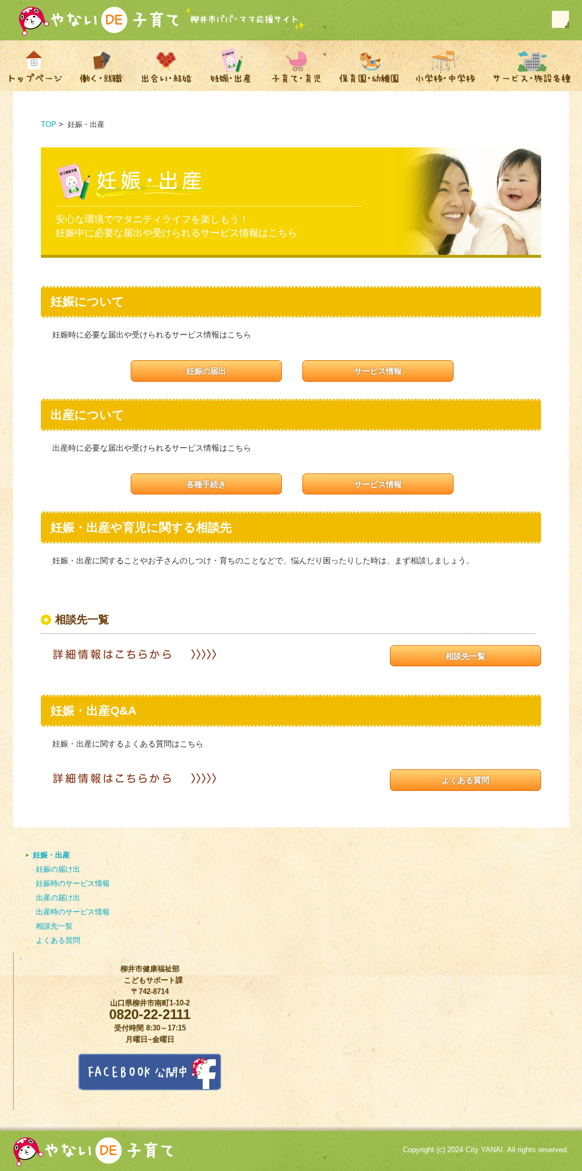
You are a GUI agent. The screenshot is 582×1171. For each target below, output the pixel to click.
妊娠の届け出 (58, 869)
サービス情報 (378, 371)
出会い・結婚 (166, 65)
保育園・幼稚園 (368, 65)
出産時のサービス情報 (73, 912)
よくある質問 (465, 780)
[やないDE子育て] (100, 22)
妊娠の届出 (206, 371)
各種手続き (206, 484)
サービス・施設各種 (532, 65)
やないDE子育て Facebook (560, 19)
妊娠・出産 (231, 65)
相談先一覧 (465, 656)
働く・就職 (100, 65)
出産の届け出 (58, 897)
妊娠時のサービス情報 (73, 883)
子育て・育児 (295, 65)
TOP (48, 124)
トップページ (35, 65)
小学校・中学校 (445, 65)
